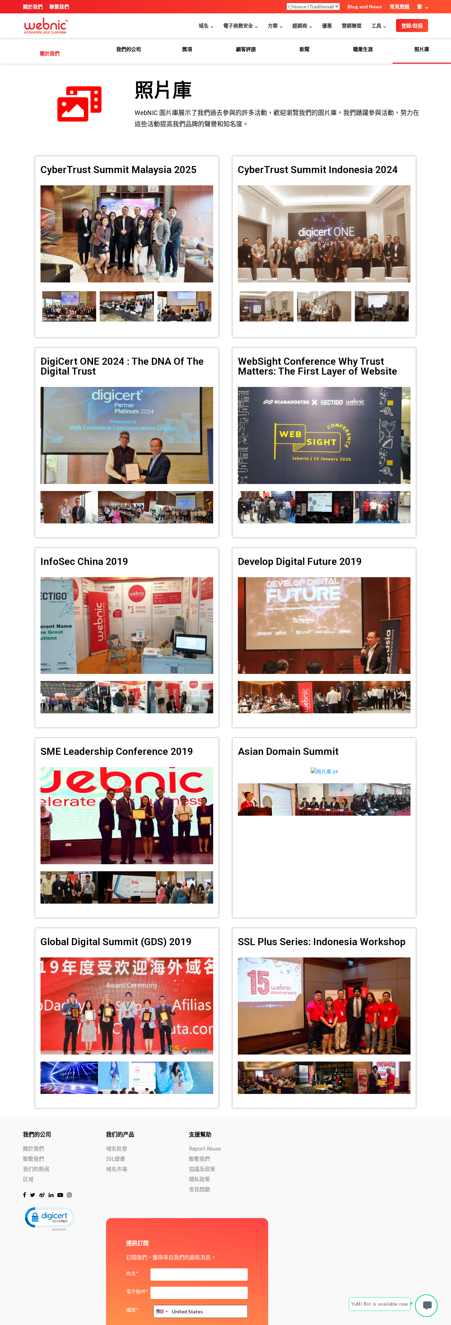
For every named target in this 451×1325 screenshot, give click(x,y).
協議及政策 (202, 1169)
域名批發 (116, 1148)
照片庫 (421, 49)
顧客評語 (246, 49)
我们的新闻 (36, 1169)
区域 (28, 1179)
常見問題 (399, 6)
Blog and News (364, 6)
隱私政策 (199, 1179)
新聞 (304, 49)
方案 (273, 25)
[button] (49, 1218)
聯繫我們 (59, 6)
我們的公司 (128, 49)
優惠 (327, 25)
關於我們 (33, 6)
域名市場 (116, 1169)
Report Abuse (205, 1148)
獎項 (187, 49)
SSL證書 (115, 1158)
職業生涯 (363, 49)
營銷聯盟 (352, 25)
